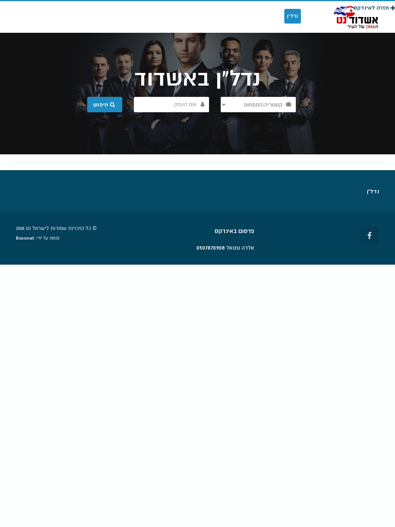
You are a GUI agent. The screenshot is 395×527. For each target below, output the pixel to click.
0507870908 (210, 247)
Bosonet (25, 238)
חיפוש (101, 104)
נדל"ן (292, 16)
